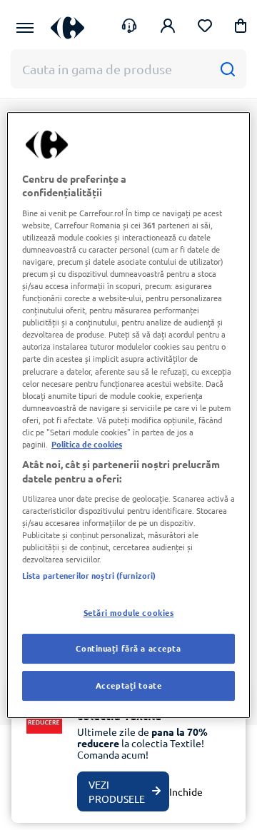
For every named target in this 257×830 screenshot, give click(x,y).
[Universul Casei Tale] (67, 27)
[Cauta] (227, 68)
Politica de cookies (86, 444)
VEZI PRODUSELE (117, 791)
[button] (240, 28)
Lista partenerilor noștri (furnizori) (89, 575)
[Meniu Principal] (25, 28)
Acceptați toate (129, 685)
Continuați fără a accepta (128, 648)
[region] (128, 415)
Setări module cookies (129, 612)
